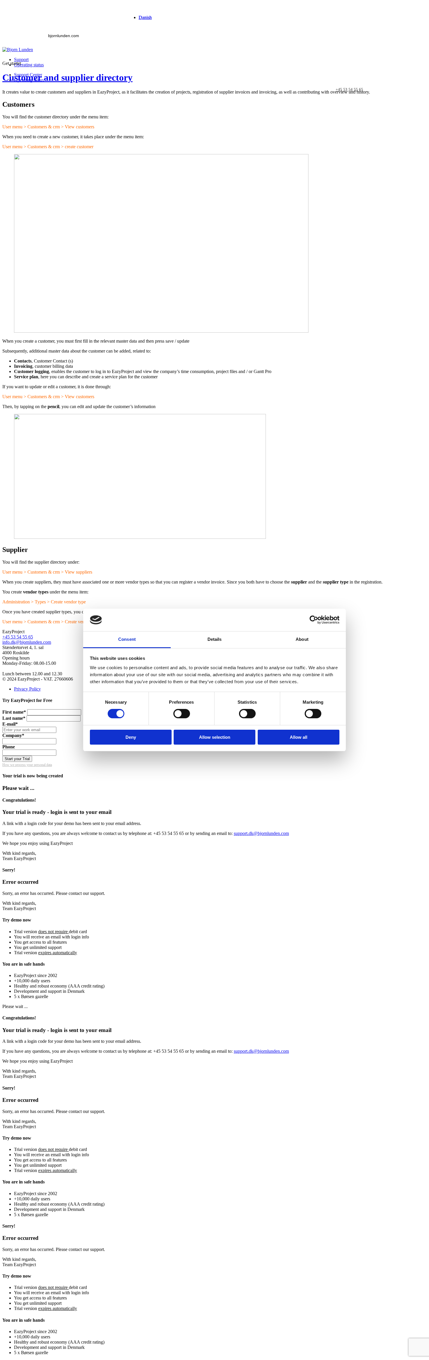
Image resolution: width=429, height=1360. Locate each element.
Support (21, 59)
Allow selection (214, 737)
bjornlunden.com (63, 35)
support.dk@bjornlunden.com (261, 833)
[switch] (181, 713)
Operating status (29, 64)
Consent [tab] (127, 639)
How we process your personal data (27, 765)
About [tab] (302, 639)
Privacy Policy (27, 688)
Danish (145, 17)
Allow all (298, 737)
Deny (130, 737)
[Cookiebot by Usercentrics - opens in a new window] (313, 619)
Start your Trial (17, 759)
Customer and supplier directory (67, 77)
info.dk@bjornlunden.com (26, 642)
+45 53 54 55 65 (17, 636)
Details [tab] (214, 639)
